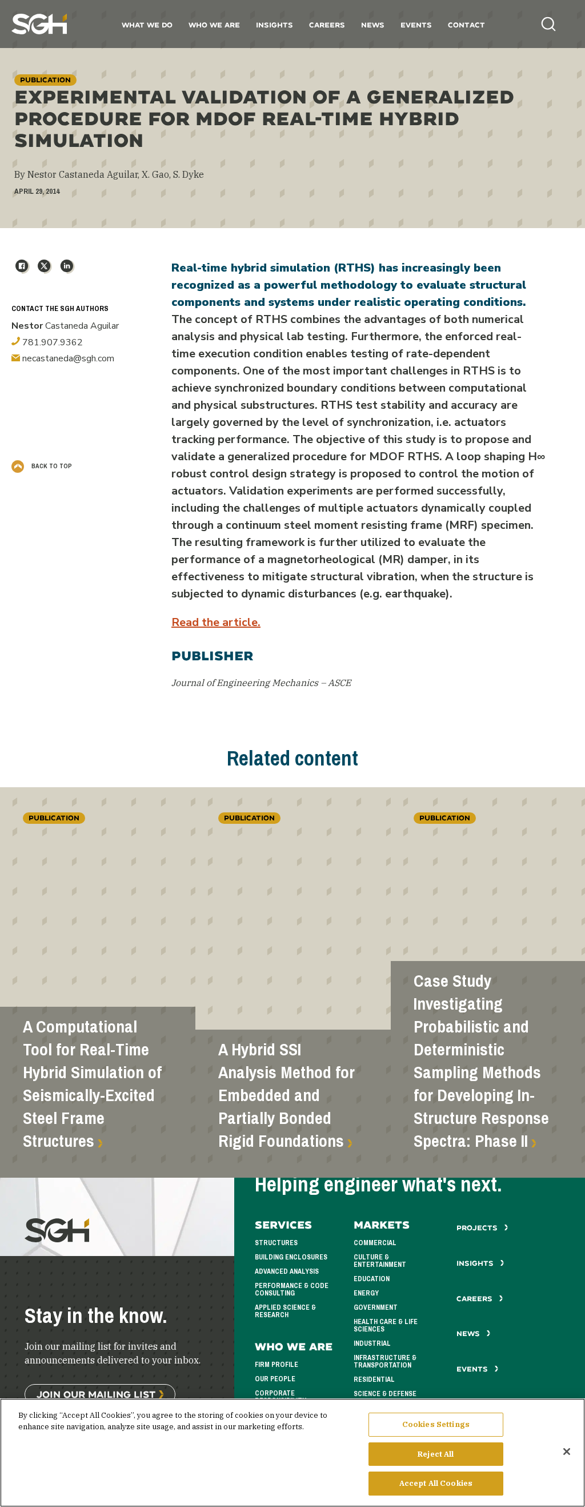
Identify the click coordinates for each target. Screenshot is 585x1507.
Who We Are (214, 25)
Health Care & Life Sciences (386, 1325)
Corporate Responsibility (280, 1397)
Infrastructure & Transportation (385, 1361)
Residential (374, 1379)
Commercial (375, 1243)
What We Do (147, 25)
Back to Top (51, 466)
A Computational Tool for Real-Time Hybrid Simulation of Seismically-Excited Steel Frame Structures (92, 1084)
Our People (275, 1379)
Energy (366, 1293)
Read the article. (216, 622)
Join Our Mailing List (96, 1394)
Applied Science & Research (285, 1311)
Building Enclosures (291, 1257)
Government (376, 1307)
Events (416, 25)
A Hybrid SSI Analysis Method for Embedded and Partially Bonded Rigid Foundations (286, 1095)
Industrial (372, 1343)
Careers (327, 25)
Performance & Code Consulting (291, 1289)
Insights (274, 25)
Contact (466, 25)
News (372, 25)
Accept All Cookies (435, 1483)
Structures (276, 1243)
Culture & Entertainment (380, 1261)
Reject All (436, 1454)
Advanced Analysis (287, 1271)
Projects (478, 1227)
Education (372, 1279)
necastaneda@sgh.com (67, 358)
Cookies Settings (436, 1424)
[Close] (566, 1451)
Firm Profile (276, 1364)
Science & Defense (385, 1394)
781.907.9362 (51, 342)
